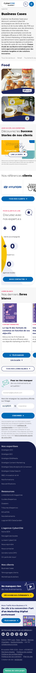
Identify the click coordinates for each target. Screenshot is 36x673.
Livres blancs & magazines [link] (11, 495)
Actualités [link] (5, 512)
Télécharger (18, 355)
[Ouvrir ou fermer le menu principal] (31, 4)
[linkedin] (3, 634)
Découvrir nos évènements (16, 595)
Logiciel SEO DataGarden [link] (11, 520)
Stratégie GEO (7, 450)
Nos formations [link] (7, 480)
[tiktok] (25, 634)
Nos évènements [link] (8, 516)
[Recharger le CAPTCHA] (15, 406)
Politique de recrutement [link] (11, 657)
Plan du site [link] (28, 657)
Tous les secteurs (8, 58)
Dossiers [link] (4, 503)
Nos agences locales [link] (9, 536)
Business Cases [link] (7, 568)
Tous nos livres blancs (17, 369)
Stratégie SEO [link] (7, 454)
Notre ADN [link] (5, 532)
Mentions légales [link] (8, 652)
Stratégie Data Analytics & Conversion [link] (16, 467)
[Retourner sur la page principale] (9, 4)
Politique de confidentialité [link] (11, 654)
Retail (19, 58)
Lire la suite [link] (15, 360)
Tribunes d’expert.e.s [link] (9, 508)
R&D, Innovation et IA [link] (10, 475)
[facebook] (21, 634)
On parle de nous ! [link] (8, 557)
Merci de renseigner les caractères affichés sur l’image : (17, 400)
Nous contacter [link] (7, 549)
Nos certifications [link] (8, 484)
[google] (12, 634)
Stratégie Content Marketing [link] (13, 463)
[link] (13, 640)
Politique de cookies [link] (24, 652)
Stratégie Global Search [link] (11, 471)
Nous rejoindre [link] (7, 544)
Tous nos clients (17, 199)
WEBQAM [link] (18, 660)
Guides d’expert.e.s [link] (8, 499)
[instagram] (16, 634)
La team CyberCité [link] (8, 540)
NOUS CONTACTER (17, 279)
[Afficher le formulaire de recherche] (25, 4)
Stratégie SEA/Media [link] (9, 458)
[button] (15, 406)
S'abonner (17, 416)
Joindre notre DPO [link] (9, 553)
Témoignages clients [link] (9, 573)
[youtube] (7, 634)
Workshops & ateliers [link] (9, 577)
